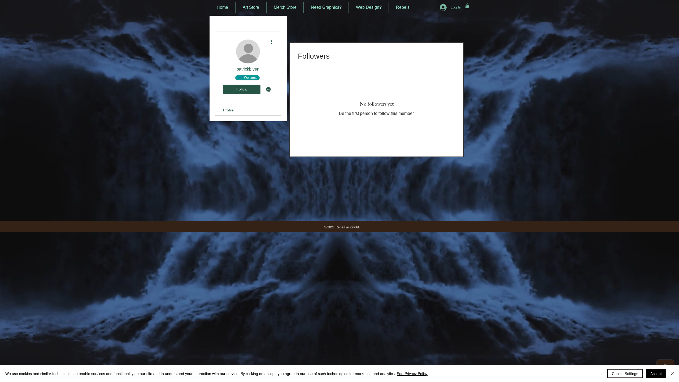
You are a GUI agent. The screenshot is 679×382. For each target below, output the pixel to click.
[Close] (672, 373)
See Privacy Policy (412, 373)
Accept (656, 373)
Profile (228, 110)
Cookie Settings (625, 373)
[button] (467, 5)
